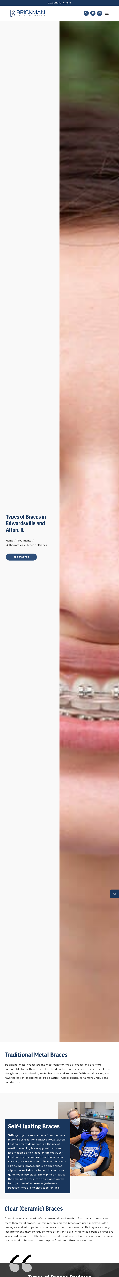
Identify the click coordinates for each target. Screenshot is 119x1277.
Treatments (24, 540)
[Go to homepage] (45, 13)
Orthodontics (14, 545)
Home (9, 540)
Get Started (21, 557)
